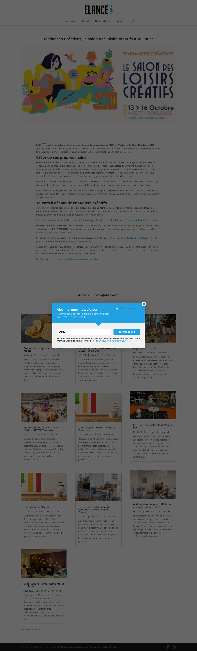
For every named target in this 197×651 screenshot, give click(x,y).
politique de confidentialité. (112, 341)
